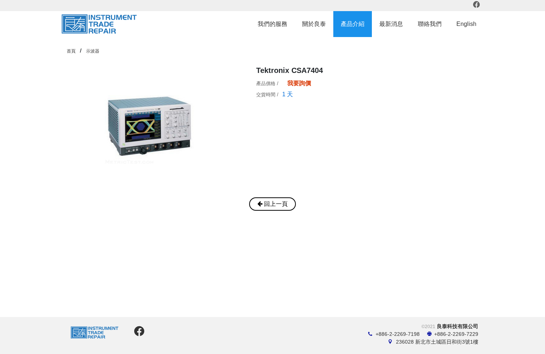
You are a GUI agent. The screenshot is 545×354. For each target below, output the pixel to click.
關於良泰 (314, 24)
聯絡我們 (430, 24)
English (466, 24)
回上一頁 (275, 204)
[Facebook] (477, 5)
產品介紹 (352, 24)
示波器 (92, 51)
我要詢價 (299, 83)
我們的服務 (272, 24)
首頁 (71, 51)
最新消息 (391, 24)
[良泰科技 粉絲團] (137, 333)
